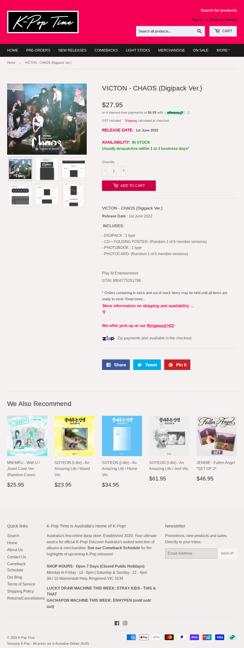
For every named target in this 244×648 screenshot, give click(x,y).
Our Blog (14, 577)
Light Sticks (138, 50)
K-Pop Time (26, 637)
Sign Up (227, 553)
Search (13, 536)
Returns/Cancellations (26, 598)
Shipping (131, 120)
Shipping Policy (20, 591)
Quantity (108, 162)
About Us (15, 550)
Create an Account (223, 19)
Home (12, 50)
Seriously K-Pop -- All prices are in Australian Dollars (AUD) (48, 643)
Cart (226, 31)
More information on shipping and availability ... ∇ (148, 309)
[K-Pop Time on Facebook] (116, 624)
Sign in (197, 19)
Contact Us (16, 557)
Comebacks (106, 50)
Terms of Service (21, 584)
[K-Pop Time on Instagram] (125, 624)
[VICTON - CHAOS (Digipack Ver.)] (20, 169)
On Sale (200, 50)
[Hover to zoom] (47, 119)
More (222, 50)
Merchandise (171, 50)
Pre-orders (38, 50)
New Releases (72, 50)
